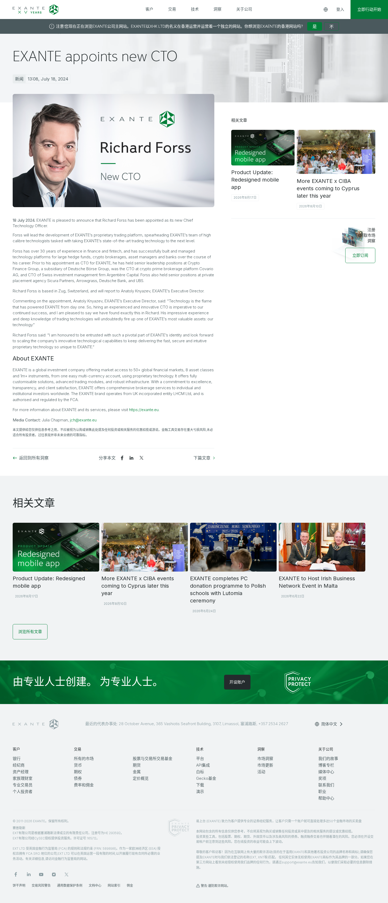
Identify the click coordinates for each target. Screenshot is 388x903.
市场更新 (265, 765)
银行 (17, 758)
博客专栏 (326, 765)
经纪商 (19, 765)
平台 (200, 758)
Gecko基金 (206, 778)
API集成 (203, 765)
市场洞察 (265, 758)
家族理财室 (22, 778)
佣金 (130, 885)
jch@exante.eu (83, 419)
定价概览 (141, 778)
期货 (137, 765)
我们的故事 (328, 758)
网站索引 (114, 885)
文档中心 (95, 885)
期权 (78, 771)
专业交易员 (22, 784)
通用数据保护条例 (69, 885)
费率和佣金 (84, 784)
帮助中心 (326, 798)
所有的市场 (84, 758)
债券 (78, 778)
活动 (261, 771)
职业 (322, 791)
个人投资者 (22, 791)
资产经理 (21, 771)
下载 (200, 784)
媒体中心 (326, 771)
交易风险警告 (41, 885)
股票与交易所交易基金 (152, 758)
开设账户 (237, 682)
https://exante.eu (144, 409)
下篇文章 (201, 457)
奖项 (322, 778)
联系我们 (326, 784)
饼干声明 (19, 885)
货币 (78, 765)
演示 (200, 791)
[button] (360, 255)
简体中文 (329, 723)
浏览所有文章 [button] (30, 631)
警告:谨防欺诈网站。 (215, 886)
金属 (137, 771)
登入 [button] (340, 9)
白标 (200, 771)
